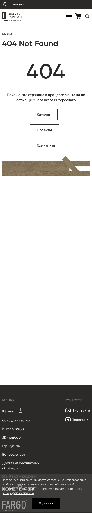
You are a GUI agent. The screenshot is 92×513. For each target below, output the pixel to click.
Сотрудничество (16, 420)
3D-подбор (11, 437)
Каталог (43, 114)
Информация (13, 429)
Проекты (44, 130)
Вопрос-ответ (13, 454)
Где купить (46, 145)
